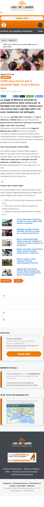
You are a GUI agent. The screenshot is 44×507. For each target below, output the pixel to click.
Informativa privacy (20, 483)
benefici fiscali (34, 374)
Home (4, 40)
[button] (3, 25)
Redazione (7, 483)
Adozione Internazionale (12, 469)
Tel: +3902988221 (20, 403)
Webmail (30, 486)
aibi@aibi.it (30, 403)
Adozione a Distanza (31, 469)
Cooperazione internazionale (22, 474)
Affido (7, 472)
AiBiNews (12, 40)
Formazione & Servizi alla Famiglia (24, 472)
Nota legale (21, 486)
